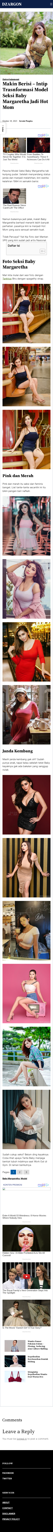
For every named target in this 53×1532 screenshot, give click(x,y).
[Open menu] (51, 4)
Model (24, 1178)
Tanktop (7, 278)
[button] (3, 128)
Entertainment (11, 79)
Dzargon (12, 4)
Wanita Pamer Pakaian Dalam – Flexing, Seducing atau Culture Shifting (38, 1345)
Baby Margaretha (11, 1178)
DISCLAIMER (8, 1513)
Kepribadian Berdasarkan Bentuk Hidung (38, 1359)
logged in (22, 1438)
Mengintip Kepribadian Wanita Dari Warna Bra (37, 1374)
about (6, 1502)
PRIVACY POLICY (11, 1519)
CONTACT (7, 1508)
